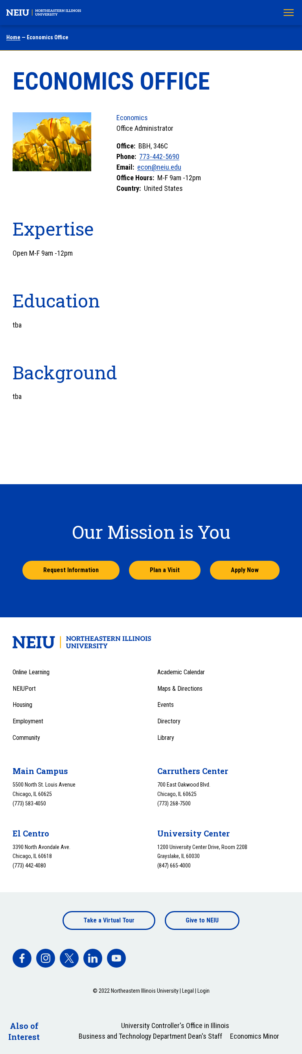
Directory (168, 721)
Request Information (71, 570)
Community (26, 737)
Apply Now (245, 570)
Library (165, 737)
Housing (22, 704)
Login (203, 991)
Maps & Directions (180, 688)
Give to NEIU (202, 920)
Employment (28, 721)
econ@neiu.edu (159, 167)
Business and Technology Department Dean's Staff (150, 1036)
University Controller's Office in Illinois (175, 1025)
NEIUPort (24, 688)
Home (13, 37)
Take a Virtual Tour (108, 920)
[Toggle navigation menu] (289, 12)
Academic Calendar (181, 672)
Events (165, 704)
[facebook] (22, 958)
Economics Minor (254, 1036)
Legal (188, 991)
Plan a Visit (165, 570)
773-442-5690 (159, 156)
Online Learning (31, 672)
